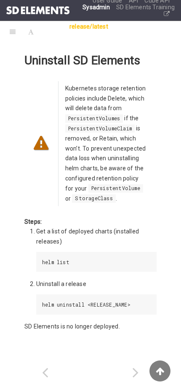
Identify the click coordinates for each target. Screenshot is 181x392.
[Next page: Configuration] (135, 372)
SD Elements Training (145, 7)
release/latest (88, 26)
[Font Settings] (31, 31)
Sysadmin (97, 7)
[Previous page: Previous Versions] (45, 372)
